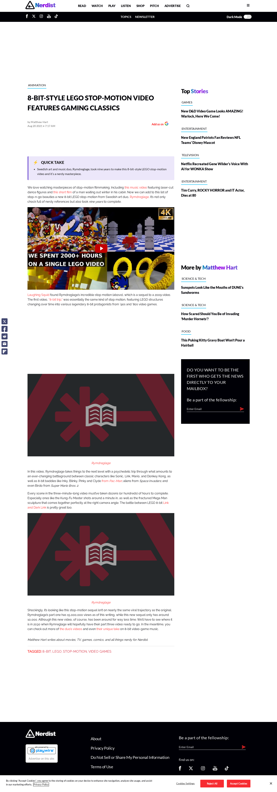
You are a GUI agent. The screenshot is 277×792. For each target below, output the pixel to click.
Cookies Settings (185, 783)
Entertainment (194, 128)
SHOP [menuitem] (140, 6)
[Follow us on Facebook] (180, 769)
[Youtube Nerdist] (49, 17)
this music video (136, 187)
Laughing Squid (38, 295)
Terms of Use (102, 766)
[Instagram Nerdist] (41, 17)
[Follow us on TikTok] (227, 769)
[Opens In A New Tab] (42, 750)
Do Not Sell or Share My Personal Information (130, 757)
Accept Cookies (238, 783)
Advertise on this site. (42, 758)
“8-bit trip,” (56, 299)
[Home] (41, 736)
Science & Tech (194, 278)
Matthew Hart (39, 122)
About (96, 738)
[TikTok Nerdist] (56, 17)
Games (187, 102)
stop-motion (75, 651)
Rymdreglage (139, 197)
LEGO (57, 651)
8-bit (46, 651)
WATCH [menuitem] (97, 6)
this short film (62, 192)
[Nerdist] (40, 6)
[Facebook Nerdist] (27, 17)
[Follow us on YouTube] (215, 769)
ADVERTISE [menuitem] (173, 6)
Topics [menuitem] (126, 16)
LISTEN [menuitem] (126, 6)
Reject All (212, 783)
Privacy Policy (103, 748)
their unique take (107, 629)
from (112, 481)
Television (190, 155)
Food (186, 331)
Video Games (99, 651)
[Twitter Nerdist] (33, 17)
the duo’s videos (71, 629)
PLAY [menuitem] (112, 6)
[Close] (271, 783)
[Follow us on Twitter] (191, 769)
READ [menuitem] (82, 6)
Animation (37, 85)
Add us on (157, 124)
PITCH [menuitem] (154, 6)
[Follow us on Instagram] (203, 769)
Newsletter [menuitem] (145, 16)
